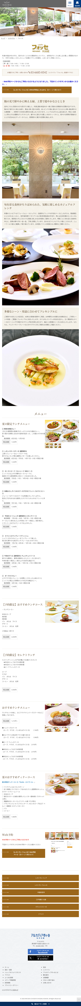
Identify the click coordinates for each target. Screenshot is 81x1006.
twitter (40, 958)
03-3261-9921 (40, 946)
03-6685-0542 (39, 72)
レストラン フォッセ (41, 885)
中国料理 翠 (41, 892)
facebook (40, 951)
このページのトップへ (79, 1000)
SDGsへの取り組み (49, 980)
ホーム (7, 967)
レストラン (11, 38)
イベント (41, 914)
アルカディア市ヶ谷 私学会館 (7, 3)
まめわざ (15, 990)
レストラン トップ (41, 878)
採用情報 (7, 983)
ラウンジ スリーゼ (41, 907)
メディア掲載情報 (10, 980)
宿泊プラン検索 (40, 1004)
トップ (3, 38)
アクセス (7, 975)
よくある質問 (9, 977)
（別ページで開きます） (37, 90)
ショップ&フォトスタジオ (13, 972)
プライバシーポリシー (11, 985)
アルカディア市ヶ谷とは (50, 972)
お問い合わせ (47, 983)
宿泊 (44, 967)
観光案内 (46, 975)
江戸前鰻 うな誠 (41, 899)
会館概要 (46, 977)
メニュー (70, 3)
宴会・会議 (8, 970)
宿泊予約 (77, 3)
